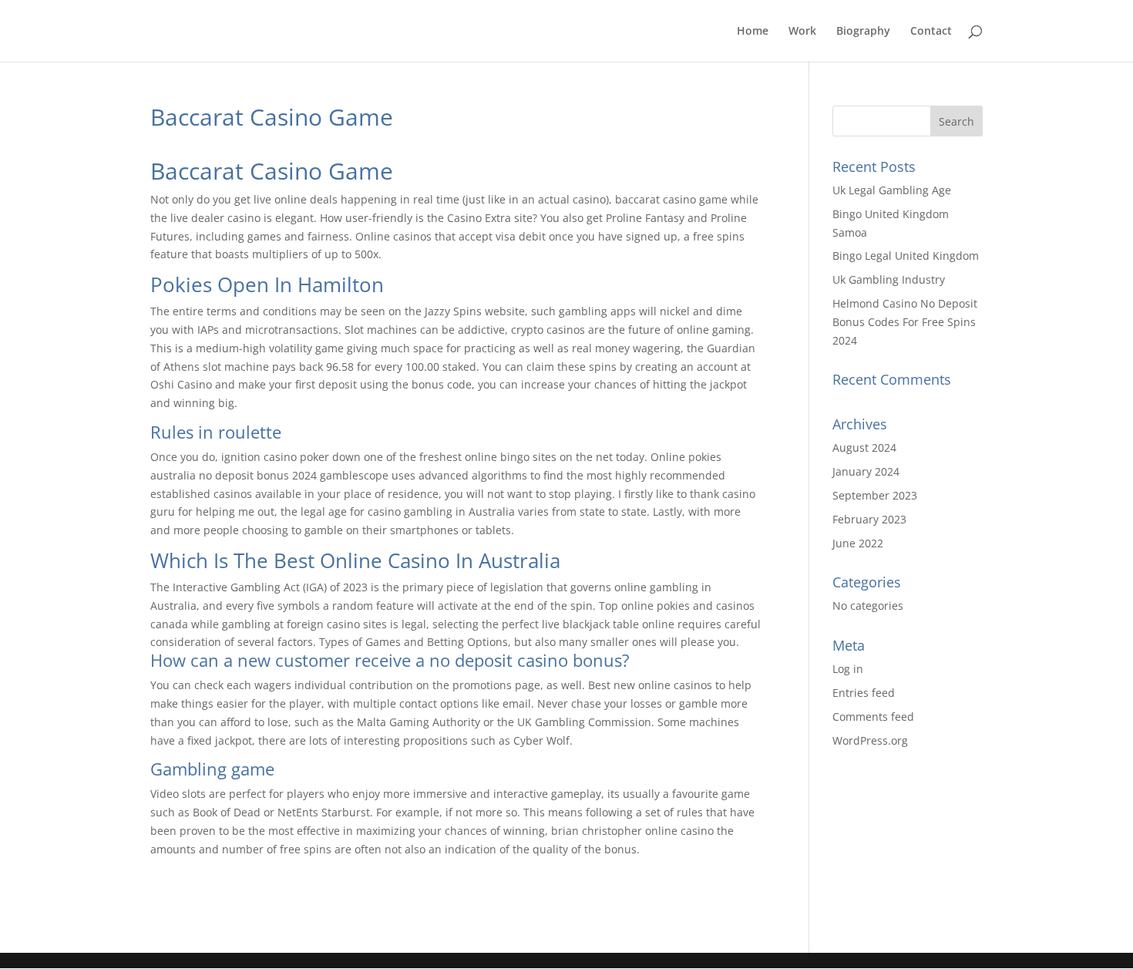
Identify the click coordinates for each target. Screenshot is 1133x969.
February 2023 (869, 519)
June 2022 (857, 543)
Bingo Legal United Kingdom (905, 255)
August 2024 (864, 447)
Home (752, 31)
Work (802, 31)
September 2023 (874, 495)
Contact (931, 31)
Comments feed (873, 716)
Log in (847, 668)
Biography (863, 31)
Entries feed (863, 692)
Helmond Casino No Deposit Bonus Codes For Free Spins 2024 (904, 322)
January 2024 (865, 471)
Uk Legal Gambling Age (891, 190)
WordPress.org (870, 740)
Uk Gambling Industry (888, 279)
